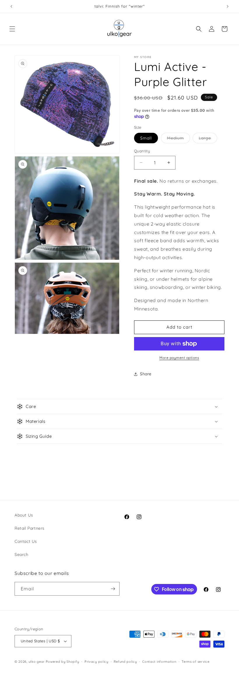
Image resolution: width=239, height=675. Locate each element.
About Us (24, 515)
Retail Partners (30, 528)
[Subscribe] (112, 589)
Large (208, 139)
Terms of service (195, 662)
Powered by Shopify (62, 662)
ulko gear (37, 662)
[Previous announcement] (11, 6)
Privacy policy (96, 662)
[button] (12, 28)
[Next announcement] (227, 6)
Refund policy (125, 662)
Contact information (159, 662)
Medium (178, 139)
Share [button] (146, 373)
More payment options (179, 357)
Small (146, 138)
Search (22, 554)
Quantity (142, 151)
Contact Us (26, 541)
